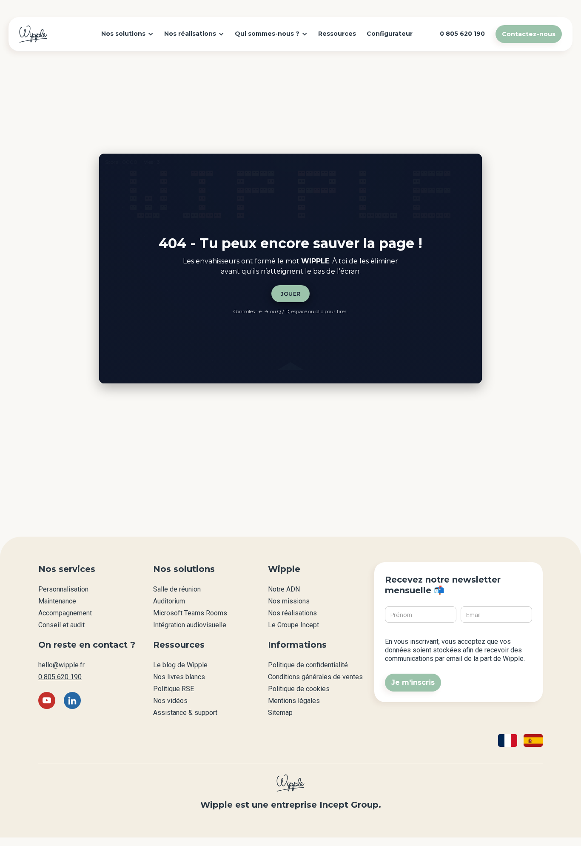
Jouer (291, 293)
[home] (33, 34)
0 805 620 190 (60, 677)
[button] (127, 34)
